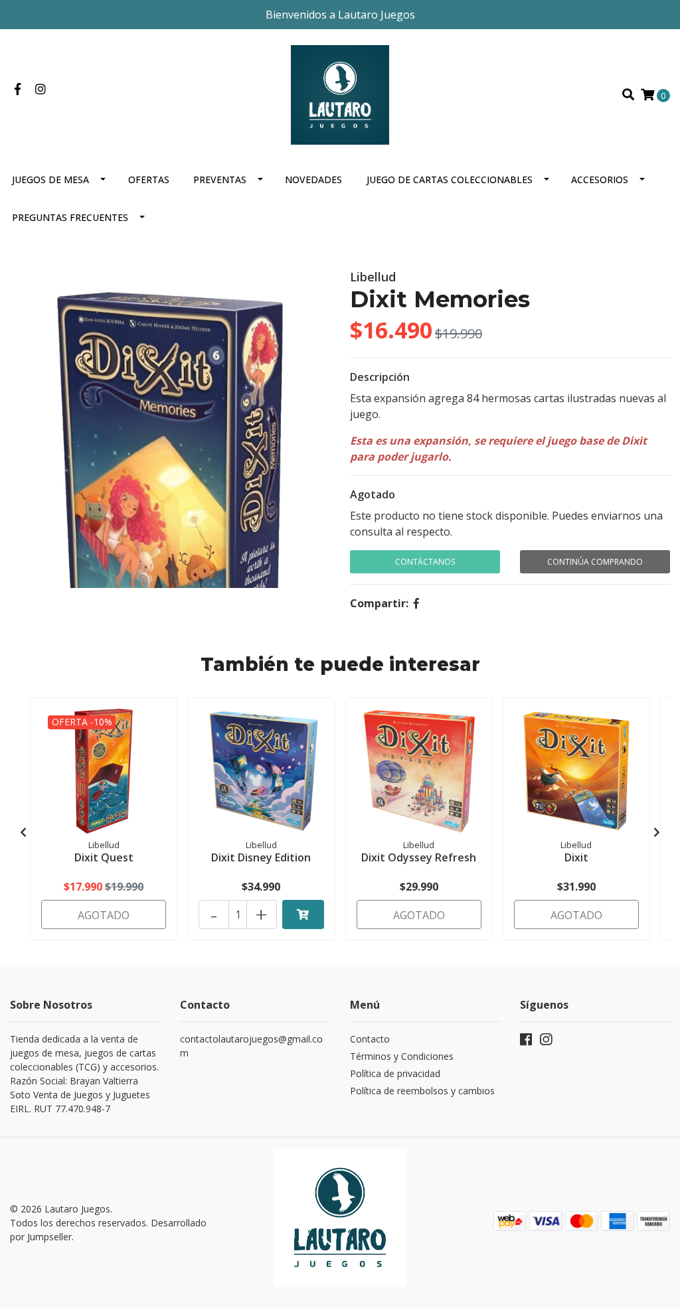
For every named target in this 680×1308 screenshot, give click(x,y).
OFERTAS (148, 179)
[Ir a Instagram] (40, 89)
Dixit (576, 857)
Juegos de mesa (50, 179)
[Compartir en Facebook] (416, 603)
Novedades (313, 179)
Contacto (370, 1039)
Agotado (372, 494)
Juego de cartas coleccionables (450, 179)
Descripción (380, 377)
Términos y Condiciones (402, 1056)
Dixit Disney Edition (261, 857)
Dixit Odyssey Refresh (418, 857)
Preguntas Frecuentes (70, 217)
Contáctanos (425, 561)
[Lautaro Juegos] (340, 93)
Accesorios (599, 179)
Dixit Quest (103, 857)
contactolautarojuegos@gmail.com (251, 1046)
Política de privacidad (395, 1073)
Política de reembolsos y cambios (422, 1090)
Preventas (219, 179)
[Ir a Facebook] (17, 89)
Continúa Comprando (595, 561)
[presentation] (23, 832)
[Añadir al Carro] (303, 914)
